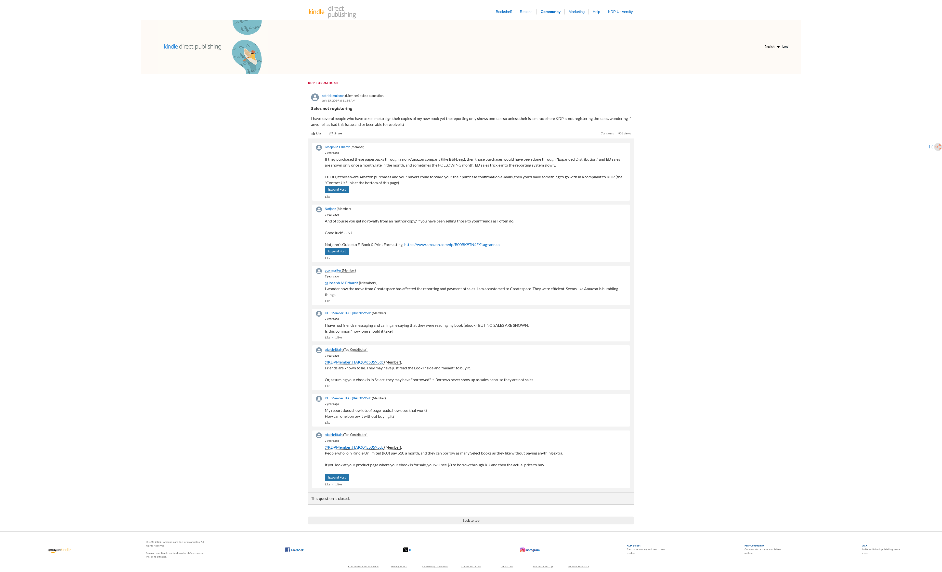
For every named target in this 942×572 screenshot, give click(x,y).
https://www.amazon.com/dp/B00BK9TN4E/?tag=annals (452, 244)
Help (596, 12)
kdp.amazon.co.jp (543, 566)
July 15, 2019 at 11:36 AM (338, 100)
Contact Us (507, 566)
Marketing (577, 12)
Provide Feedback (578, 566)
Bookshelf (504, 12)
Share (338, 133)
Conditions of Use (471, 566)
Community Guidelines (435, 566)
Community (551, 12)
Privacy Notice (399, 566)
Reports (526, 12)
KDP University (620, 12)
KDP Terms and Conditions (363, 566)
